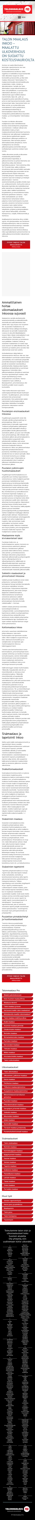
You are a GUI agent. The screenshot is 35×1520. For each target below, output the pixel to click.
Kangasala (10, 1366)
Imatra (10, 1329)
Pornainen (25, 1323)
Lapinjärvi (10, 1450)
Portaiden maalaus (11, 1189)
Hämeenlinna (10, 1316)
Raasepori (25, 1350)
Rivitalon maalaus (10, 1033)
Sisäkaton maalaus (11, 1170)
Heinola (10, 1301)
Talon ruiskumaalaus (11, 1060)
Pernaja (25, 1298)
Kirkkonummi (10, 1405)
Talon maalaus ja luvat (12, 1006)
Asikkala (9, 1253)
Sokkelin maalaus (10, 1112)
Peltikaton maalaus (11, 1083)
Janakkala (10, 1340)
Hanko (10, 1294)
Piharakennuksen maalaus (14, 1105)
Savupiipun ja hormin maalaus (15, 1108)
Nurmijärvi (25, 1269)
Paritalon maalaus (10, 1041)
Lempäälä (10, 1462)
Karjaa (10, 1376)
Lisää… (25, 1499)
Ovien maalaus (9, 1185)
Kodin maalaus (9, 1022)
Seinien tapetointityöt (12, 1201)
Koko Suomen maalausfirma (14, 999)
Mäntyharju (25, 1255)
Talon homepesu (10, 1216)
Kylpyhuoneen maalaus (12, 1155)
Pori (25, 1322)
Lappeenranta (10, 1455)
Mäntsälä (25, 1252)
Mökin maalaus (9, 1052)
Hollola (10, 1306)
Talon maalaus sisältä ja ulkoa (15, 1018)
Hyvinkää (10, 1313)
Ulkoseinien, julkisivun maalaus (15, 1075)
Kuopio (10, 1431)
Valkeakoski (25, 1463)
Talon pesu (8, 1212)
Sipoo (25, 1400)
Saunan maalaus (10, 1158)
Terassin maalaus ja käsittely (15, 1128)
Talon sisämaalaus (11, 1143)
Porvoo (25, 1325)
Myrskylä (25, 1251)
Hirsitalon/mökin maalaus (13, 1056)
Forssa (10, 1280)
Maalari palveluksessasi (12, 995)
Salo (25, 1379)
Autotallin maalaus (11, 1124)
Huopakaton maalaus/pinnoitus (16, 1091)
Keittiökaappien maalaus (13, 1151)
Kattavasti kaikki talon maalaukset (17, 1010)
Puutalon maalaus (10, 1101)
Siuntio (25, 1402)
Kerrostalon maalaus (11, 1045)
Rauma (25, 1355)
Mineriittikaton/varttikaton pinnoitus (14, 1096)
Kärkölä (10, 1441)
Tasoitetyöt (8, 1220)
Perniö (25, 1299)
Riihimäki (25, 1362)
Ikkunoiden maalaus (11, 1116)
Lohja (10, 1473)
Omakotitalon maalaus (12, 1029)
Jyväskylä (10, 1351)
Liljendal (9, 1469)
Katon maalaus (9, 1079)
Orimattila (25, 1274)
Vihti (25, 1477)
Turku (25, 1438)
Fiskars (10, 1278)
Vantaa (25, 1466)
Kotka (10, 1422)
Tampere (25, 1427)
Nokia (25, 1263)
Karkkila (9, 1377)
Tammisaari (25, 1425)
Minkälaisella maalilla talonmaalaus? (17, 1014)
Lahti (9, 1446)
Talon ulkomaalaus (11, 1072)
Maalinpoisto (9, 1208)
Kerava (10, 1397)
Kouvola (9, 1424)
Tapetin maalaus (10, 1166)
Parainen (25, 1289)
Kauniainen (10, 1386)
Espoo (10, 1264)
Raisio (25, 1351)
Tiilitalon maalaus (10, 1049)
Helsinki (10, 1303)
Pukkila (25, 1329)
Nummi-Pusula (25, 1266)
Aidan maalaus (9, 1120)
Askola (10, 1255)
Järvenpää (10, 1355)
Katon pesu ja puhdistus (13, 1204)
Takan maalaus (9, 1181)
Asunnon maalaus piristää (13, 1026)
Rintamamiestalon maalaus (14, 1037)
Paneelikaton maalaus (12, 1174)
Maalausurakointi (10, 1003)
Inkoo (10, 1331)
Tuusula (25, 1441)
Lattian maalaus (10, 1178)
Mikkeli (10, 1497)
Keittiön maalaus (10, 1147)
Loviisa (10, 1477)
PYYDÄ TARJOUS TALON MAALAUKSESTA (16, 243)
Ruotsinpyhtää (25, 1368)
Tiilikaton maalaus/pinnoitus (14, 1087)
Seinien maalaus (10, 1162)
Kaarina (10, 1359)
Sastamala (25, 1382)
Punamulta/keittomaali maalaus (16, 1132)
